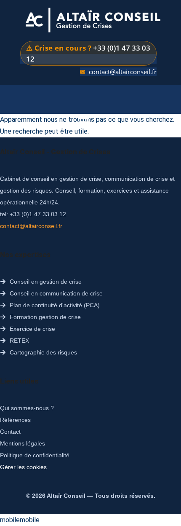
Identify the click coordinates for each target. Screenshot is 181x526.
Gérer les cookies (23, 467)
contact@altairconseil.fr (123, 71)
